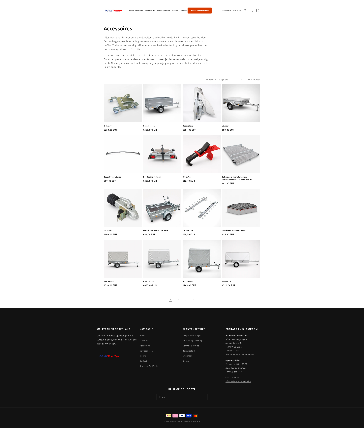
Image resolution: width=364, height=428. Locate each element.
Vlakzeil (225, 126)
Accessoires (145, 345)
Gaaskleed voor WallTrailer (234, 230)
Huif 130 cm (148, 281)
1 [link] (170, 299)
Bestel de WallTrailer (149, 366)
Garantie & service (191, 345)
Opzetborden (149, 126)
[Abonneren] (204, 397)
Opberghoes (188, 126)
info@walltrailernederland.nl (238, 381)
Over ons (144, 340)
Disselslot (108, 230)
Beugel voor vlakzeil (113, 177)
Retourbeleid (189, 351)
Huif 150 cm (188, 281)
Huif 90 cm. (227, 281)
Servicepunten (146, 351)
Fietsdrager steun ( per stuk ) (156, 230)
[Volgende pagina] (193, 300)
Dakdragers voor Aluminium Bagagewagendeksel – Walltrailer (237, 178)
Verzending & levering (192, 340)
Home (142, 335)
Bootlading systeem (152, 177)
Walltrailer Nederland (176, 421)
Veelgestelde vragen (192, 335)
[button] (245, 10)
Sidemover (108, 126)
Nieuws (143, 356)
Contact (143, 361)
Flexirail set (188, 230)
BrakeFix (187, 177)
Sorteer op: (211, 79)
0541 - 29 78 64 (232, 377)
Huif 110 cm (109, 281)
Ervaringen (187, 356)
